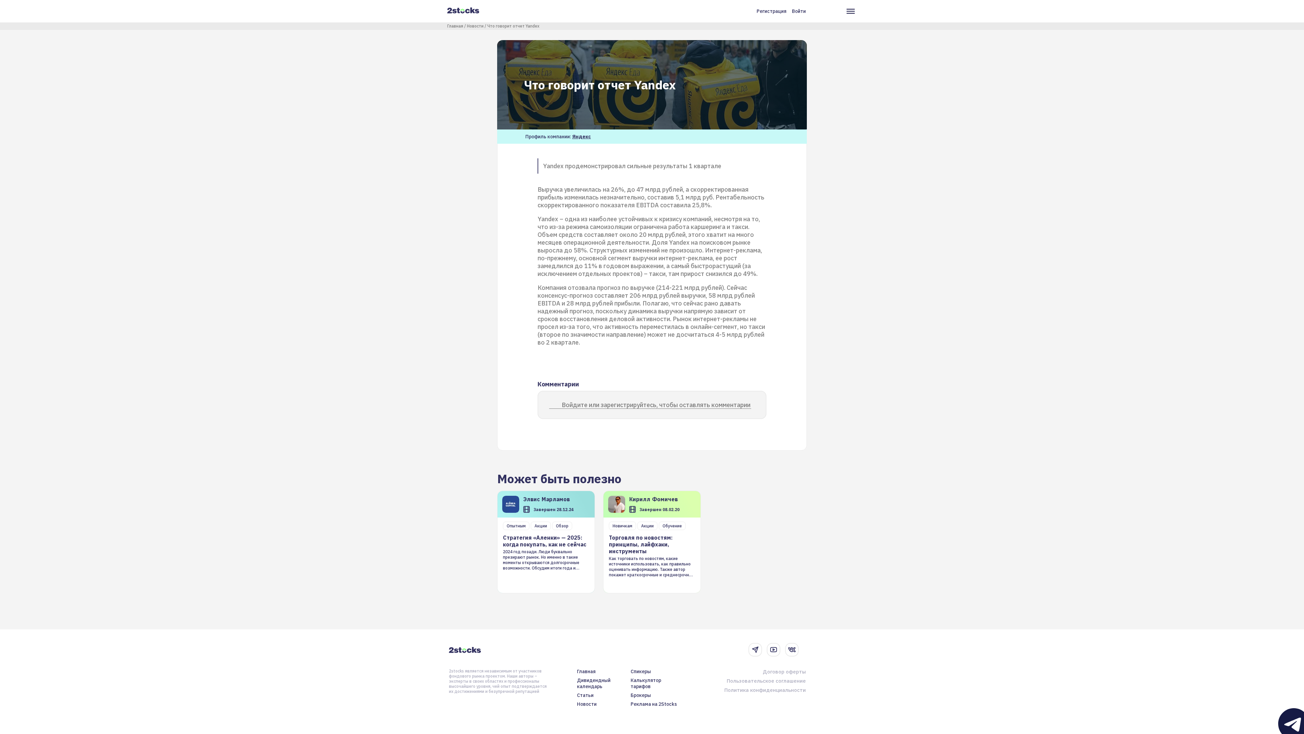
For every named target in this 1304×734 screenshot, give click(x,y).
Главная (455, 26)
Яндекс (581, 137)
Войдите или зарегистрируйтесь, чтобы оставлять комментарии (656, 405)
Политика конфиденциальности (765, 690)
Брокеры (641, 695)
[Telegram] (755, 650)
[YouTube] (773, 650)
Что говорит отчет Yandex (513, 26)
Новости (475, 26)
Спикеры (641, 671)
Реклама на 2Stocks (654, 704)
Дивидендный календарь (594, 683)
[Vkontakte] (792, 650)
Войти (799, 11)
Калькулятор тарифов (646, 683)
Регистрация (771, 11)
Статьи (585, 695)
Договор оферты (784, 671)
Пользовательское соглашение (766, 681)
